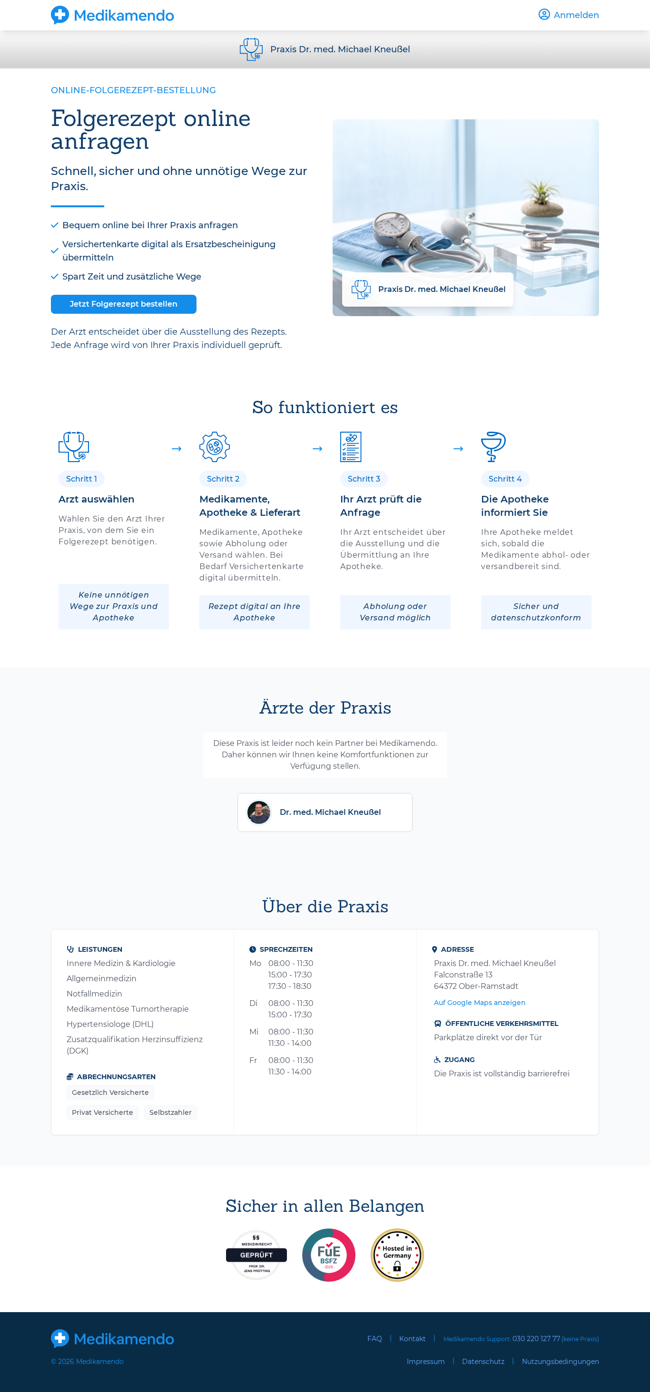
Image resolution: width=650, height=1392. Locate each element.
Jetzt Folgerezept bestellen (123, 304)
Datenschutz (483, 1361)
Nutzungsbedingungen (560, 1361)
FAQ (374, 1338)
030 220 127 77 (536, 1338)
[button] (325, 812)
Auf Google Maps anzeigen (480, 1002)
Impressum (426, 1361)
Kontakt (412, 1338)
